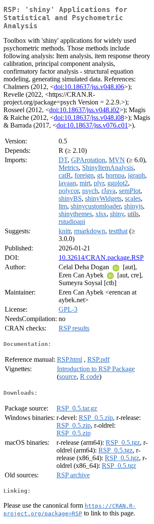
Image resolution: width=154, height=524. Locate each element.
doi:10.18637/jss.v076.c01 (92, 125)
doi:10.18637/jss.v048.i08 (89, 117)
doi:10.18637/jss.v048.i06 (89, 86)
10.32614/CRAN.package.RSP (101, 257)
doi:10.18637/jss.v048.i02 (84, 109)
